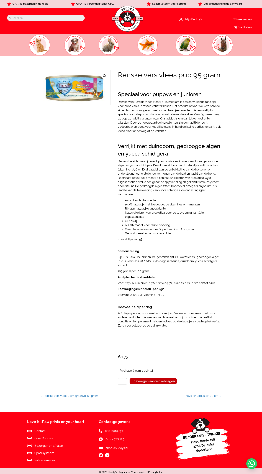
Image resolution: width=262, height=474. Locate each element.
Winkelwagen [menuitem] (242, 19)
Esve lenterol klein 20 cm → (204, 395)
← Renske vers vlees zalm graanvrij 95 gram (69, 395)
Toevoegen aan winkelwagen (153, 381)
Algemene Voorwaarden (132, 472)
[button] (104, 76)
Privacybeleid (155, 472)
